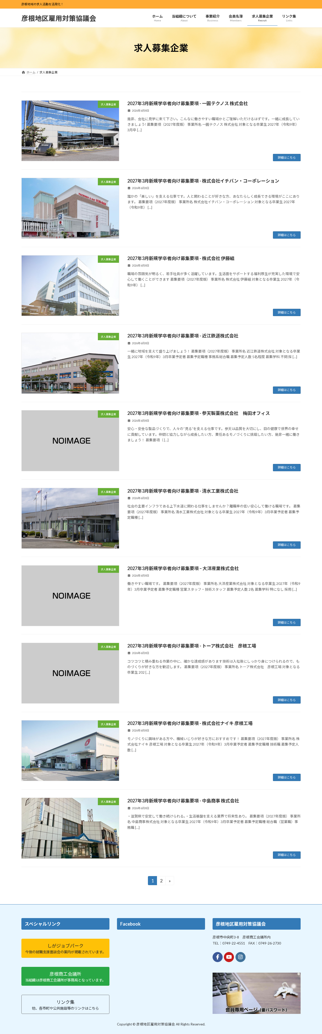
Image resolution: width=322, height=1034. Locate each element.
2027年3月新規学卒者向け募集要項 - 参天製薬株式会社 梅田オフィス (198, 413)
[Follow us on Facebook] (218, 957)
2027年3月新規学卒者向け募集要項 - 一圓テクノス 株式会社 (187, 103)
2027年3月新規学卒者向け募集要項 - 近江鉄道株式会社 (182, 335)
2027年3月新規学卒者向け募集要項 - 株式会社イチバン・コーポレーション (203, 181)
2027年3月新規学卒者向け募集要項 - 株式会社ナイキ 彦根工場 (190, 723)
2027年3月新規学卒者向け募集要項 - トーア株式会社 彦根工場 (191, 646)
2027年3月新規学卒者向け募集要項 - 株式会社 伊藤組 (180, 258)
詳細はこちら (287, 157)
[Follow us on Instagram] (240, 957)
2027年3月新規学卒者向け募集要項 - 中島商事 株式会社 (183, 800)
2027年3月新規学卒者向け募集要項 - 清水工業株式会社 (182, 491)
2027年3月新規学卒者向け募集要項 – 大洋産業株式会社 (183, 568)
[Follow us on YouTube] (229, 957)
